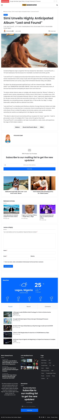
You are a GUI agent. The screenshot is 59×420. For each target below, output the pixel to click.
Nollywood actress (45, 370)
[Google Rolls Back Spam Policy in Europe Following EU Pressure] (8, 321)
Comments (48, 306)
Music (9, 11)
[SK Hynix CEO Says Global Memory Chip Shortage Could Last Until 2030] (8, 328)
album (18, 127)
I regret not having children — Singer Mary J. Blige (29, 215)
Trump (53, 375)
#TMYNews (43, 360)
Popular (10, 306)
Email (5, 256)
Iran (53, 365)
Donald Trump (44, 365)
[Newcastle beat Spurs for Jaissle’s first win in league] (23, 367)
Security (48, 375)
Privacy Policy (54, 417)
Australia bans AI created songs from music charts (11, 215)
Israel (42, 368)
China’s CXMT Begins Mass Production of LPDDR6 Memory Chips (31, 332)
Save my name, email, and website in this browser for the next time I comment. (24, 261)
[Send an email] (12, 31)
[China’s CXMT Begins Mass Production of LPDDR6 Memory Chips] (8, 335)
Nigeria (47, 368)
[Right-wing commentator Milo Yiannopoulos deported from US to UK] (35, 367)
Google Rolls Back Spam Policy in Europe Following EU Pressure (30, 319)
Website (33, 256)
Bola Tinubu (43, 362)
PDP (52, 370)
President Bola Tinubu (51, 373)
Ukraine (43, 378)
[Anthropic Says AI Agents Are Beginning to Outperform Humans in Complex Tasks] (8, 341)
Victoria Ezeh (9, 31)
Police (42, 373)
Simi (42, 127)
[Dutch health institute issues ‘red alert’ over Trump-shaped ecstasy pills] (35, 364)
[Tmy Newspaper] (29, 5)
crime (50, 362)
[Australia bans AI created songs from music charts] (11, 209)
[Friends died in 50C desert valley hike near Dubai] (29, 367)
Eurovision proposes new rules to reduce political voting (47, 216)
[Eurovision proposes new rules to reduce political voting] (47, 209)
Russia (42, 375)
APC (50, 360)
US (47, 378)
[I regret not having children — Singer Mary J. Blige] (29, 209)
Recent (29, 306)
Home (6, 11)
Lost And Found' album (30, 127)
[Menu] (2, 5)
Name (5, 250)
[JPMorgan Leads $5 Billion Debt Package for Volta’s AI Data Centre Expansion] (8, 314)
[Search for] (57, 5)
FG (50, 365)
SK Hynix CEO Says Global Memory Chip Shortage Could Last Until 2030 (27, 1)
